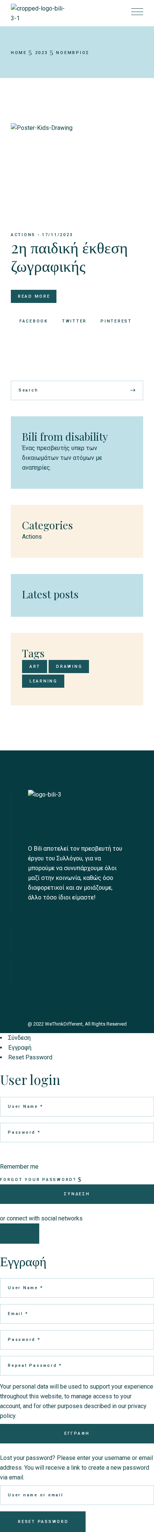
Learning (44, 681)
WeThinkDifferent (64, 1024)
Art (35, 666)
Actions (23, 234)
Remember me (19, 1166)
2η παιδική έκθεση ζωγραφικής (69, 256)
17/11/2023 (57, 234)
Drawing (69, 666)
